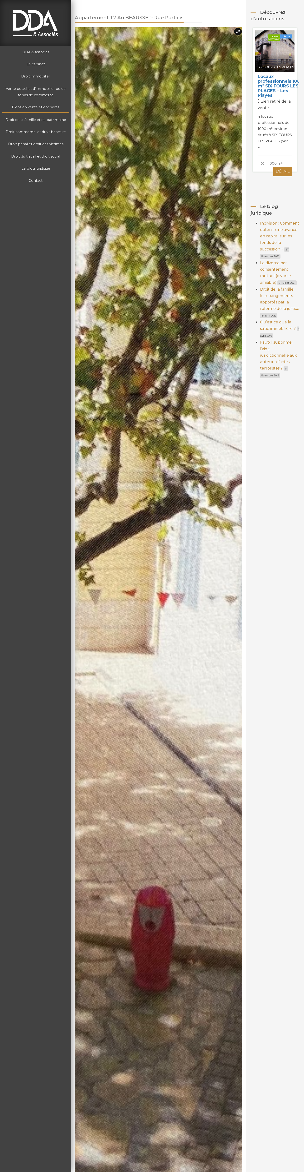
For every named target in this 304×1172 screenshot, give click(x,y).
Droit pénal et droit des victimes (35, 144)
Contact (36, 180)
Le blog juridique (35, 168)
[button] (238, 31)
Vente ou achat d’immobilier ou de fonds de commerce (36, 91)
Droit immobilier (35, 76)
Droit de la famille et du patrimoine (35, 120)
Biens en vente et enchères (35, 107)
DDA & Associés (35, 52)
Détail (283, 167)
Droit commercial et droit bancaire (36, 132)
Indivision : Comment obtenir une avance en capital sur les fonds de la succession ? (279, 236)
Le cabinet (36, 64)
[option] (275, 101)
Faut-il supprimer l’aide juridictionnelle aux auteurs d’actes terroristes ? (278, 355)
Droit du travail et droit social (35, 156)
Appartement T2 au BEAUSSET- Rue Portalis (273, 83)
